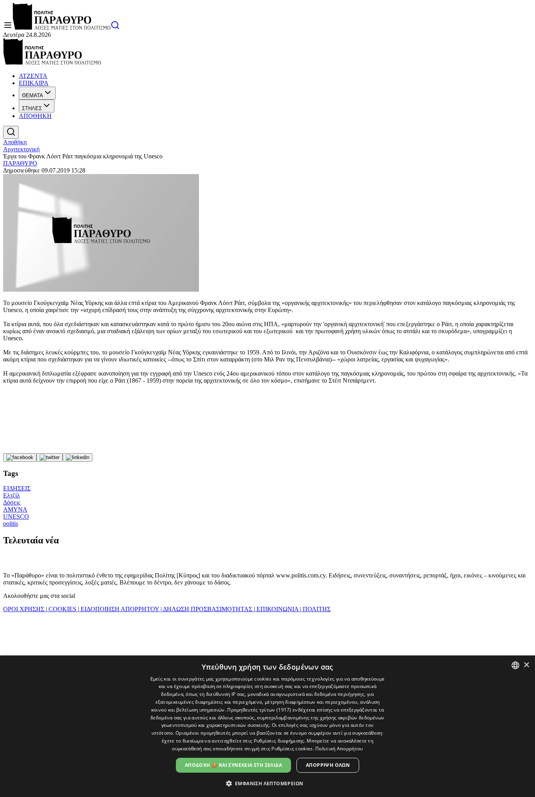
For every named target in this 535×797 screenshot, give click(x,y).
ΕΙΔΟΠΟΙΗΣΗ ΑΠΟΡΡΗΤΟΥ (120, 609)
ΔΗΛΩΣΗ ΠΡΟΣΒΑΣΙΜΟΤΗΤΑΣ (208, 609)
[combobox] (515, 665)
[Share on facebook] (19, 457)
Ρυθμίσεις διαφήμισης (279, 740)
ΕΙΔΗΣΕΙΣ (17, 488)
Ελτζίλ (11, 495)
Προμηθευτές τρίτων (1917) (259, 709)
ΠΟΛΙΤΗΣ (316, 609)
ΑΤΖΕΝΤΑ (33, 76)
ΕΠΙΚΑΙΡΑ (34, 83)
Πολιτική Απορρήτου (339, 748)
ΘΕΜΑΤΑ (32, 95)
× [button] (526, 665)
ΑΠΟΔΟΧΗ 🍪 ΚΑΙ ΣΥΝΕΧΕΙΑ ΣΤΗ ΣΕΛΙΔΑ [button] (233, 765)
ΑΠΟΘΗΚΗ (35, 116)
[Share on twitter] (49, 457)
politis (10, 523)
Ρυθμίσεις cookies (292, 748)
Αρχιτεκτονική (21, 149)
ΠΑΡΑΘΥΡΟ (20, 163)
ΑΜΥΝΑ (15, 509)
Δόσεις (11, 502)
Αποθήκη (15, 142)
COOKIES (62, 609)
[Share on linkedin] (77, 457)
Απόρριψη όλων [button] (328, 765)
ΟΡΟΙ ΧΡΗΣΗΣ (24, 609)
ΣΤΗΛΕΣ (32, 108)
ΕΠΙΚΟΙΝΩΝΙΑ (277, 609)
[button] (268, 783)
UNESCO (16, 516)
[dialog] (267, 726)
